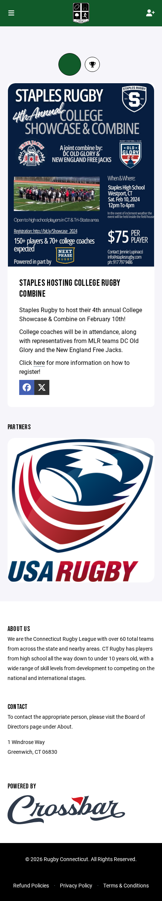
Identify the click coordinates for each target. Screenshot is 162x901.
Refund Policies (31, 885)
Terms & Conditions (126, 885)
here (39, 362)
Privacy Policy (76, 885)
